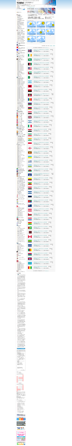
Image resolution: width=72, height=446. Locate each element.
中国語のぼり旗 (19, 192)
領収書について (19, 27)
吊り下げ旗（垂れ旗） (21, 197)
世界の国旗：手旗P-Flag (20, 84)
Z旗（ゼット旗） (19, 221)
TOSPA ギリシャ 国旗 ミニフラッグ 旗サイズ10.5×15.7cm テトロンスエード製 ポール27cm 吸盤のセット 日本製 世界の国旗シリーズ (21, 308)
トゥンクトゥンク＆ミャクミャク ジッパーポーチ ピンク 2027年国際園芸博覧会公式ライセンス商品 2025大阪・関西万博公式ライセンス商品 (21, 345)
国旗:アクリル (19, 63)
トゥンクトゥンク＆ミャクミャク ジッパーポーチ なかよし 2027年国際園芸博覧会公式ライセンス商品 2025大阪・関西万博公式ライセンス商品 (21, 276)
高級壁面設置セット (20, 102)
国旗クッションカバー (20, 154)
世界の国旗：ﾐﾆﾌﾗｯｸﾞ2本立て (21, 82)
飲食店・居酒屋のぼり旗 (20, 178)
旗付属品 (19, 243)
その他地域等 (40, 42)
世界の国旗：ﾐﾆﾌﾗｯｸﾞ (20, 80)
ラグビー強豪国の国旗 (20, 106)
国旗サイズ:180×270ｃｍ (20, 69)
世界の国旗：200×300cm (20, 98)
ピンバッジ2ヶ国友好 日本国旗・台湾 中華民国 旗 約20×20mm (21, 299)
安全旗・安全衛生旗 (20, 217)
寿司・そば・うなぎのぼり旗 (21, 182)
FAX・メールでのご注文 (20, 41)
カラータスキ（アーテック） (21, 239)
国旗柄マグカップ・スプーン (21, 161)
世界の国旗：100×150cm (20, 94)
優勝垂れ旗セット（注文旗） (21, 34)
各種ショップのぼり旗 (20, 189)
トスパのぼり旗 (19, 177)
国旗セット (18, 60)
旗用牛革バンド (19, 249)
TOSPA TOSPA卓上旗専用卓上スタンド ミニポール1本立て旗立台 (21, 291)
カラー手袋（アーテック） (20, 237)
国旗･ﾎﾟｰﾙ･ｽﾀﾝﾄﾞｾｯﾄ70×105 (20, 99)
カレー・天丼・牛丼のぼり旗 (21, 184)
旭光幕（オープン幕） (20, 235)
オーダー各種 (19, 35)
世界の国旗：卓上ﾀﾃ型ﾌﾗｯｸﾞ (21, 83)
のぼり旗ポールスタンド (20, 194)
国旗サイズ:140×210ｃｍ (20, 68)
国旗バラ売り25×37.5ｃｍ (20, 143)
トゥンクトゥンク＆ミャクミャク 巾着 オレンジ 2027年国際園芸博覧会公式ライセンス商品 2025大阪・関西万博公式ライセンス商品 (21, 316)
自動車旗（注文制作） (20, 38)
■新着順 (54, 45)
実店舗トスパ (19, 17)
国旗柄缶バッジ (19, 163)
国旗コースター (19, 152)
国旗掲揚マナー (19, 21)
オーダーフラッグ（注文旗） (21, 31)
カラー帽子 (18, 227)
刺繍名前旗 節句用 (20, 253)
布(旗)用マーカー (19, 167)
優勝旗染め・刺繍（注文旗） (21, 33)
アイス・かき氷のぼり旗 (20, 190)
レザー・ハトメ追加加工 (20, 39)
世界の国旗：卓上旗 (20, 79)
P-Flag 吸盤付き (19, 86)
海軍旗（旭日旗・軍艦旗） (20, 220)
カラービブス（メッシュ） (20, 232)
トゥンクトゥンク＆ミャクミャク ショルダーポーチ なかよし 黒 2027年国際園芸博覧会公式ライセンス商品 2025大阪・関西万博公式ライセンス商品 (21, 284)
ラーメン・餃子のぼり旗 (20, 179)
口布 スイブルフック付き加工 (21, 40)
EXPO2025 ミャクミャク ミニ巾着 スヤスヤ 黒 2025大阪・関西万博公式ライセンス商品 (21, 294)
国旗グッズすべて (19, 145)
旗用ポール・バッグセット (20, 250)
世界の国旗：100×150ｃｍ (20, 267)
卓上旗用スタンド (19, 244)
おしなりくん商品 (21, 257)
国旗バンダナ (19, 147)
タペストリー (19, 166)
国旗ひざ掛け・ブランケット (21, 151)
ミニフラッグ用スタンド (20, 245)
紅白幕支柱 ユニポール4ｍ (21, 211)
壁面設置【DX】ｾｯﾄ (20, 103)
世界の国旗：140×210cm (20, 96)
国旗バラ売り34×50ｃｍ (20, 142)
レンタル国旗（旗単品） (20, 130)
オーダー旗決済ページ (22, 271)
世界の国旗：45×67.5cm (20, 91)
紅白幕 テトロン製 (19, 209)
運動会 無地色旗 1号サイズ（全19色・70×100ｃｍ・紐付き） (21, 297)
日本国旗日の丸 (19, 269)
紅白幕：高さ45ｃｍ (20, 212)
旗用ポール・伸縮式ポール (20, 107)
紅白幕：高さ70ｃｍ (20, 213)
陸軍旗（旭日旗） (19, 222)
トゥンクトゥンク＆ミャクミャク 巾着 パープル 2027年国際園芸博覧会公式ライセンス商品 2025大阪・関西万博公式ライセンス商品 (21, 330)
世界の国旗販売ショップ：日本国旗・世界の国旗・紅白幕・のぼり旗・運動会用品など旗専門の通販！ (28, 0)
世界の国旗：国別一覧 (20, 112)
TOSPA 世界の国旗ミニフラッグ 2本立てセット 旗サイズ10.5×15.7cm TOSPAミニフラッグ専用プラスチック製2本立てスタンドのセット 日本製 (21, 338)
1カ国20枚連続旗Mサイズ (20, 138)
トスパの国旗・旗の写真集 (20, 20)
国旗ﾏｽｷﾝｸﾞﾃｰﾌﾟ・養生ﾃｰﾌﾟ (20, 158)
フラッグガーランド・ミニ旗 (21, 141)
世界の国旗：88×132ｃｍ (20, 266)
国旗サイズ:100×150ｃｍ (20, 66)
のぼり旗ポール (19, 193)
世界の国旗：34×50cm (20, 89)
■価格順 (51, 45)
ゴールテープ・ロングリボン (21, 234)
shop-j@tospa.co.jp (19, 367)
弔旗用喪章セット (19, 76)
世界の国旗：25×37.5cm (20, 90)
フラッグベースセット (20, 104)
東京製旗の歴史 (19, 19)
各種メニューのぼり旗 (20, 183)
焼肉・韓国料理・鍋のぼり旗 (21, 181)
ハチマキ (18, 226)
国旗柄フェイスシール (20, 160)
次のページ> (47, 47)
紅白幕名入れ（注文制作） (20, 208)
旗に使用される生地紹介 (20, 22)
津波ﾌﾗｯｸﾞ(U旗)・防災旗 (21, 198)
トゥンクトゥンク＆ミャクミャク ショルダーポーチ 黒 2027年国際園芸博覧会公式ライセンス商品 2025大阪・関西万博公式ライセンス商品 (21, 303)
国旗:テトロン (19, 62)
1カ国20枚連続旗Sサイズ (20, 139)
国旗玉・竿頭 (19, 74)
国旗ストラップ (19, 146)
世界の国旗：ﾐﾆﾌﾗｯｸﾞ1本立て (21, 81)
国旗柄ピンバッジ (19, 162)
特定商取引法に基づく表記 (20, 28)
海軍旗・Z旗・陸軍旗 (21, 219)
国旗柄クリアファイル (20, 159)
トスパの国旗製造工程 (20, 18)
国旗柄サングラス (19, 148)
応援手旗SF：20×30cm (20, 88)
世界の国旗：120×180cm (20, 95)
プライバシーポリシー (20, 29)
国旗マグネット (19, 153)
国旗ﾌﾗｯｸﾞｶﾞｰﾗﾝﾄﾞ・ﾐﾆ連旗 (20, 155)
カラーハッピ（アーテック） (21, 236)
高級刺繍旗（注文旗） (20, 32)
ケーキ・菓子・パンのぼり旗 (21, 186)
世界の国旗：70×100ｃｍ (20, 265)
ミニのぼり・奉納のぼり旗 (21, 195)
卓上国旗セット (19, 71)
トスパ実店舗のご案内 (20, 412)
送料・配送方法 (19, 26)
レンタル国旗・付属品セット (21, 129)
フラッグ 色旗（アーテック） (21, 241)
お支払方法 (18, 25)
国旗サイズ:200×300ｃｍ (20, 70)
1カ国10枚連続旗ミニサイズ (21, 140)
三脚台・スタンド (19, 75)
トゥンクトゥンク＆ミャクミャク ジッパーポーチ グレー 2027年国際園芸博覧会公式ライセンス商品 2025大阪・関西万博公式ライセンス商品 (21, 321)
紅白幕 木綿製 (19, 210)
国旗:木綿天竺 (19, 61)
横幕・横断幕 (19, 191)
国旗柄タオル (19, 156)
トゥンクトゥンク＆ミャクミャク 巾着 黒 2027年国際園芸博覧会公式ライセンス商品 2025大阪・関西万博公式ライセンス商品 (21, 325)
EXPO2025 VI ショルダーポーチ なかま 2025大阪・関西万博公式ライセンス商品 (21, 280)
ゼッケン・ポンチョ (20, 229)
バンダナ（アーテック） (20, 240)
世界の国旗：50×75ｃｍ (20, 264)
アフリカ (32, 42)
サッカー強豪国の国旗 (20, 105)
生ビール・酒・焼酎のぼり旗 (21, 185)
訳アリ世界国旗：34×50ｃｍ (21, 263)
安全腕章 (19, 255)
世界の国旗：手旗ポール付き (21, 87)
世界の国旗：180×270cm (20, 97)
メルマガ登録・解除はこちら (21, 401)
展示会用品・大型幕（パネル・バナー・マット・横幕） (21, 204)
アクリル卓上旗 (19, 262)
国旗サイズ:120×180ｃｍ (20, 67)
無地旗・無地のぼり (20, 233)
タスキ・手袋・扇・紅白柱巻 (21, 228)
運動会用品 (19, 225)
